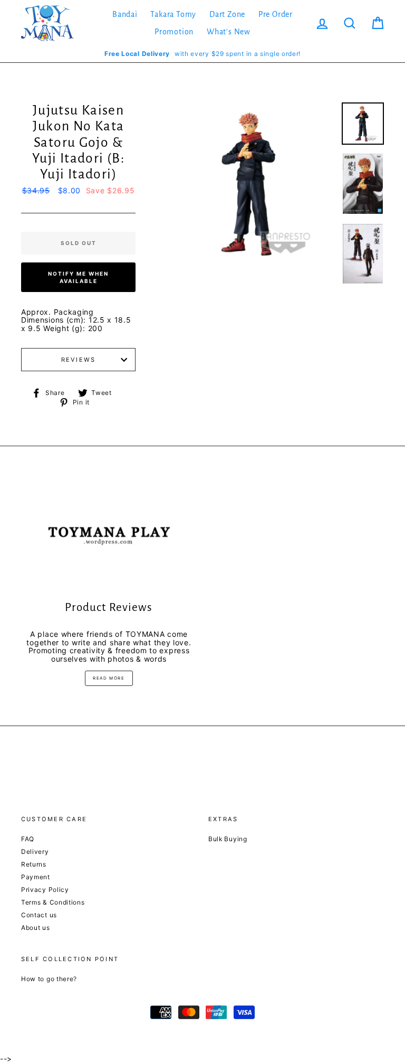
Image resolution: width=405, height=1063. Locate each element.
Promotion (174, 31)
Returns (33, 864)
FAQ (27, 839)
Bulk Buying (227, 839)
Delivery (35, 851)
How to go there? (49, 979)
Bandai (125, 14)
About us (35, 928)
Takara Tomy (173, 14)
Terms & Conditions (53, 902)
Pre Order (275, 14)
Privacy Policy (45, 889)
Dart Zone (227, 14)
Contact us (39, 915)
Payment (35, 877)
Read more (108, 678)
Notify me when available (78, 277)
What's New (228, 31)
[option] (202, 53)
